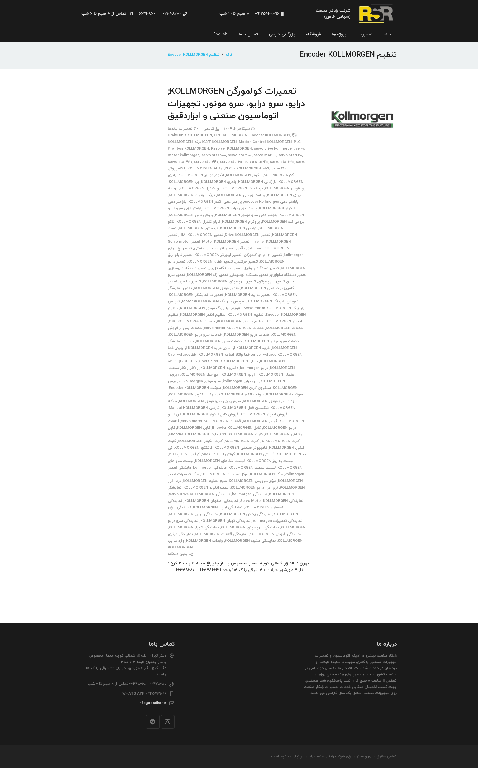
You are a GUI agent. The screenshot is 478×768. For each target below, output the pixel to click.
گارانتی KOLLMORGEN (255, 454)
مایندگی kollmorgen (210, 467)
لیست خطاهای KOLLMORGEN (220, 461)
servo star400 (240, 155)
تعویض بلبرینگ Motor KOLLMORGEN (213, 301)
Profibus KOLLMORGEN (188, 148)
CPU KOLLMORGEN (231, 135)
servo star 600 (213, 155)
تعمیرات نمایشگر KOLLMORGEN (196, 294)
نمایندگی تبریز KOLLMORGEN (193, 514)
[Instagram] (168, 722)
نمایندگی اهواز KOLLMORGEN (218, 507)
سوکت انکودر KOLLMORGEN (192, 394)
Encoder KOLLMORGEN (270, 135)
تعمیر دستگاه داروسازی (188, 268)
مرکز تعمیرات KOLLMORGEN (224, 474)
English (220, 34)
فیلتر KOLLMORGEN (260, 421)
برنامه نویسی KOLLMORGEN (241, 195)
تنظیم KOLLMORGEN (245, 314)
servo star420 (290, 155)
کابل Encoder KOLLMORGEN (236, 427)
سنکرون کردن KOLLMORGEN (247, 388)
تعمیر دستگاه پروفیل (261, 268)
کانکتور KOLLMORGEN (193, 447)
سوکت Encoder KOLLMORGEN (195, 388)
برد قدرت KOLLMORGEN (242, 188)
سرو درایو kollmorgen (240, 381)
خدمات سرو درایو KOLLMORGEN (195, 334)
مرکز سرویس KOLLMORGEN (252, 481)
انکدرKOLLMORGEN (280, 175)
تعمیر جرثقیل (246, 261)
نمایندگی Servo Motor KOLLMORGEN (271, 501)
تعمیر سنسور (190, 281)
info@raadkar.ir (152, 703)
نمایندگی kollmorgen (249, 494)
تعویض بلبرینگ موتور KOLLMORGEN (210, 308)
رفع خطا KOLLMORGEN (200, 374)
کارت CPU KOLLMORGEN (241, 434)
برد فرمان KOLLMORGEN (285, 188)
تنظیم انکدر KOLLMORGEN (202, 314)
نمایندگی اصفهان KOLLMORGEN (211, 501)
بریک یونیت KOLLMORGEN (192, 195)
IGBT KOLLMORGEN (219, 142)
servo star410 (265, 155)
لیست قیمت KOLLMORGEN (252, 467)
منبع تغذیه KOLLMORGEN (205, 481)
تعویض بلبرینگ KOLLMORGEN (273, 301)
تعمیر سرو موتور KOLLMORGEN (229, 281)
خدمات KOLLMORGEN (284, 328)
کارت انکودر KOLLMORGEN (200, 441)
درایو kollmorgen (254, 368)
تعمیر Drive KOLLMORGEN (247, 235)
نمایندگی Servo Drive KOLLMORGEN (199, 494)
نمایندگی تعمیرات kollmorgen (277, 520)
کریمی (208, 128)
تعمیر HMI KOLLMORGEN (201, 235)
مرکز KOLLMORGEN (266, 474)
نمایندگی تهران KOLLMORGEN (225, 520)
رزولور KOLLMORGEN (238, 374)
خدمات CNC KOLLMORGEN (192, 321)
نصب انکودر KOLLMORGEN (206, 487)
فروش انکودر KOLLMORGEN (263, 414)
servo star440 (206, 162)
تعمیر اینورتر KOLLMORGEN (218, 255)
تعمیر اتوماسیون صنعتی (214, 248)
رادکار (194, 368)
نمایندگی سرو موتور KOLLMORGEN (250, 527)
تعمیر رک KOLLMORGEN (207, 275)
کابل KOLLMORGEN (193, 427)
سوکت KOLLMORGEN (284, 394)
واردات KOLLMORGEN (204, 540)
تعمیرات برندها (180, 128)
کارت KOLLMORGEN (242, 441)
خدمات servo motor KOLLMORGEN (234, 328)
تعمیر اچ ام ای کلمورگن (263, 255)
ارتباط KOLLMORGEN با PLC (248, 168)
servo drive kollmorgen (274, 148)
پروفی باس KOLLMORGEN (191, 215)
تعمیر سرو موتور (271, 281)
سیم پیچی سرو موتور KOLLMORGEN (210, 401)
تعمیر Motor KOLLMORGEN (226, 241)
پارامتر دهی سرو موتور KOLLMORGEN (246, 215)
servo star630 (282, 162)
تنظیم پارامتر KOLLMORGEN (240, 321)
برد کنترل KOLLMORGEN (200, 188)
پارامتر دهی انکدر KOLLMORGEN (215, 201)
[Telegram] (153, 722)
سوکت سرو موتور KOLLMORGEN (270, 401)
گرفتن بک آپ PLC (184, 454)
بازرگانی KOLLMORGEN (257, 181)
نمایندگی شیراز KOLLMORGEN (194, 527)
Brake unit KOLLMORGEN (190, 135)
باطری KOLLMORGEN (218, 181)
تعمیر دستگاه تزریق (225, 268)
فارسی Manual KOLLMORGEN (194, 407)
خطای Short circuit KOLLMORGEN (228, 361)
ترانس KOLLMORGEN (238, 228)
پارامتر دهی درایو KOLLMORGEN (230, 208)
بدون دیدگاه (177, 554)
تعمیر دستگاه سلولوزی (288, 275)
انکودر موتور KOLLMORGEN (201, 175)
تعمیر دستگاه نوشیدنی (249, 275)
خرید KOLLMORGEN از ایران (247, 348)
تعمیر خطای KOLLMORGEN (210, 261)
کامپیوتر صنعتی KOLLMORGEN (240, 447)
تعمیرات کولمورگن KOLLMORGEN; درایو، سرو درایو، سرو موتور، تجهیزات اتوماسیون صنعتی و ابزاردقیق (236, 104)
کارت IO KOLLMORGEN (280, 441)
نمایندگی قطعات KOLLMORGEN (221, 534)
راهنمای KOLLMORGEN (277, 374)
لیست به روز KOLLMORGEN (269, 461)
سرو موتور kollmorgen (202, 381)
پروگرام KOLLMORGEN (241, 221)
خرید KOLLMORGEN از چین (199, 348)
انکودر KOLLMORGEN (244, 175)
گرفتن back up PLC (218, 454)
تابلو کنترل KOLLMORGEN (198, 221)
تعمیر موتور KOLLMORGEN (216, 288)
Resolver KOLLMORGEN (231, 148)
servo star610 (231, 162)
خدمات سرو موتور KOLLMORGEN (271, 341)
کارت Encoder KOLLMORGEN (193, 434)
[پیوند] (376, 14)
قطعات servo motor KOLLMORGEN (211, 421)
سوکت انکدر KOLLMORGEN (241, 394)
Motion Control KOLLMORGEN (265, 142)
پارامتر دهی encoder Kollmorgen (271, 201)
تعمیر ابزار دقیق (250, 248)
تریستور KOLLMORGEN (198, 228)
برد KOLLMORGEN (184, 181)
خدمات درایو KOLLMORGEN (247, 334)
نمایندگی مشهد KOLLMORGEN (250, 540)
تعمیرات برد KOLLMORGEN (248, 294)
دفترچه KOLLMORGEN (219, 368)
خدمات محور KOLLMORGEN (219, 341)
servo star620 (256, 162)
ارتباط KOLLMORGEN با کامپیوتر (196, 168)
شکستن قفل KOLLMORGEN (245, 407)
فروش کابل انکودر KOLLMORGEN (210, 414)
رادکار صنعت (178, 368)
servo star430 (180, 162)
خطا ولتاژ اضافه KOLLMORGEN (224, 354)
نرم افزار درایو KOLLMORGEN (254, 487)
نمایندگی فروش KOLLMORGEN (275, 534)
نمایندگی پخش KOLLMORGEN (245, 514)
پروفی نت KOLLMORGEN (283, 221)
